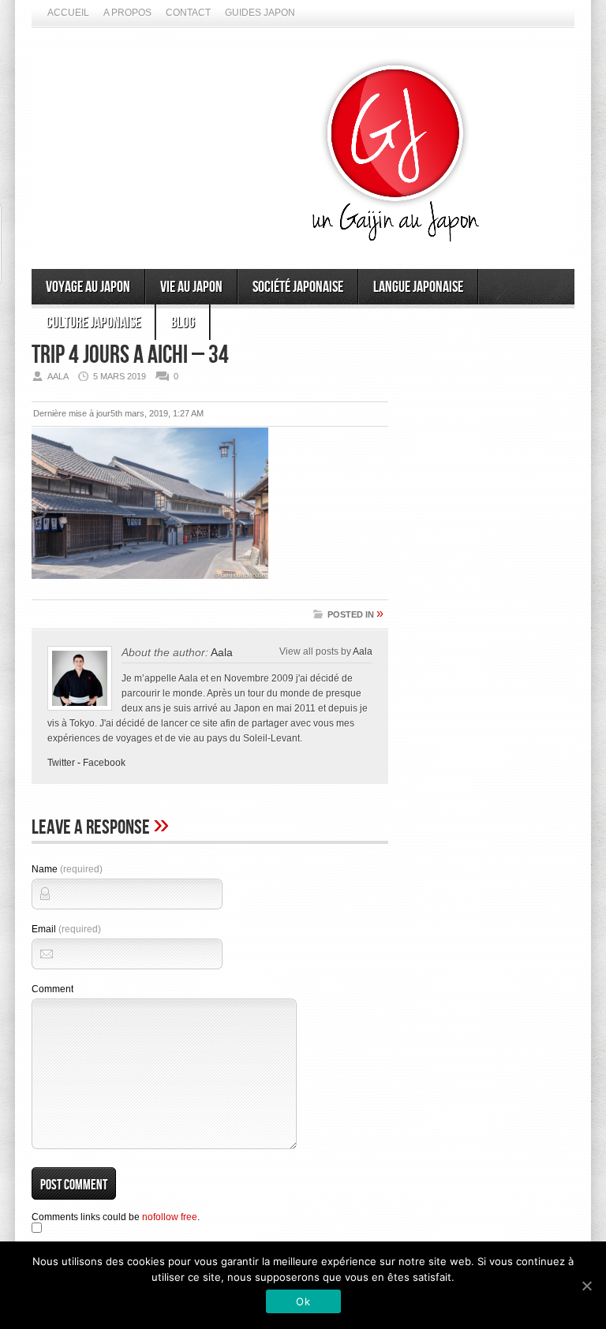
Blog (182, 322)
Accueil (68, 12)
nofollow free (169, 1217)
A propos (127, 12)
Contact (188, 12)
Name (67, 869)
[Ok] (586, 1286)
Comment (52, 989)
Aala (222, 652)
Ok (303, 1301)
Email (66, 929)
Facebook (104, 762)
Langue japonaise (418, 287)
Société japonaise (297, 287)
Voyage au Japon (88, 287)
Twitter (61, 762)
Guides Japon (260, 12)
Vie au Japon (191, 287)
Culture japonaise (93, 322)
